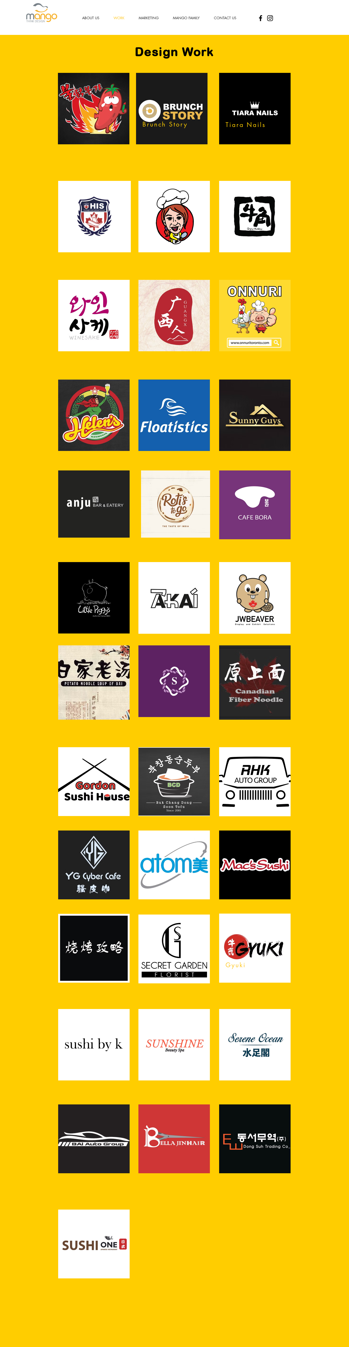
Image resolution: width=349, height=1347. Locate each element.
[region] (93, 108)
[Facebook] (260, 18)
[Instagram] (270, 18)
